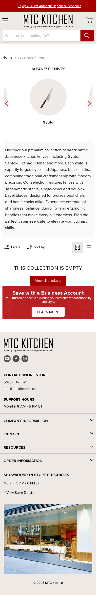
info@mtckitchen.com (20, 388)
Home (7, 57)
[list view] (88, 247)
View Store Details (20, 492)
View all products (48, 280)
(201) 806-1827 (16, 382)
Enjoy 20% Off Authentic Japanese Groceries (49, 5)
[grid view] (77, 247)
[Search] (87, 35)
